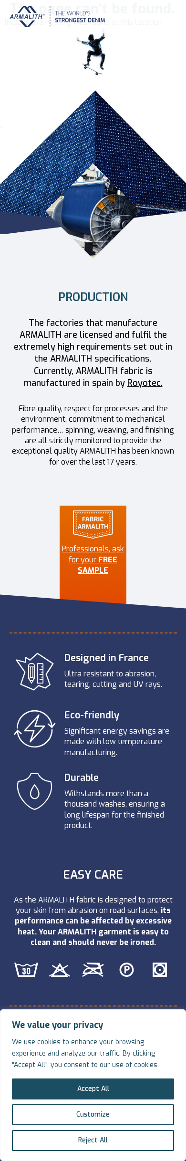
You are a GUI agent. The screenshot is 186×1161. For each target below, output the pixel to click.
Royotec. (145, 383)
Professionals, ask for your (93, 559)
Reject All (93, 1140)
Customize (93, 1114)
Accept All (93, 1088)
